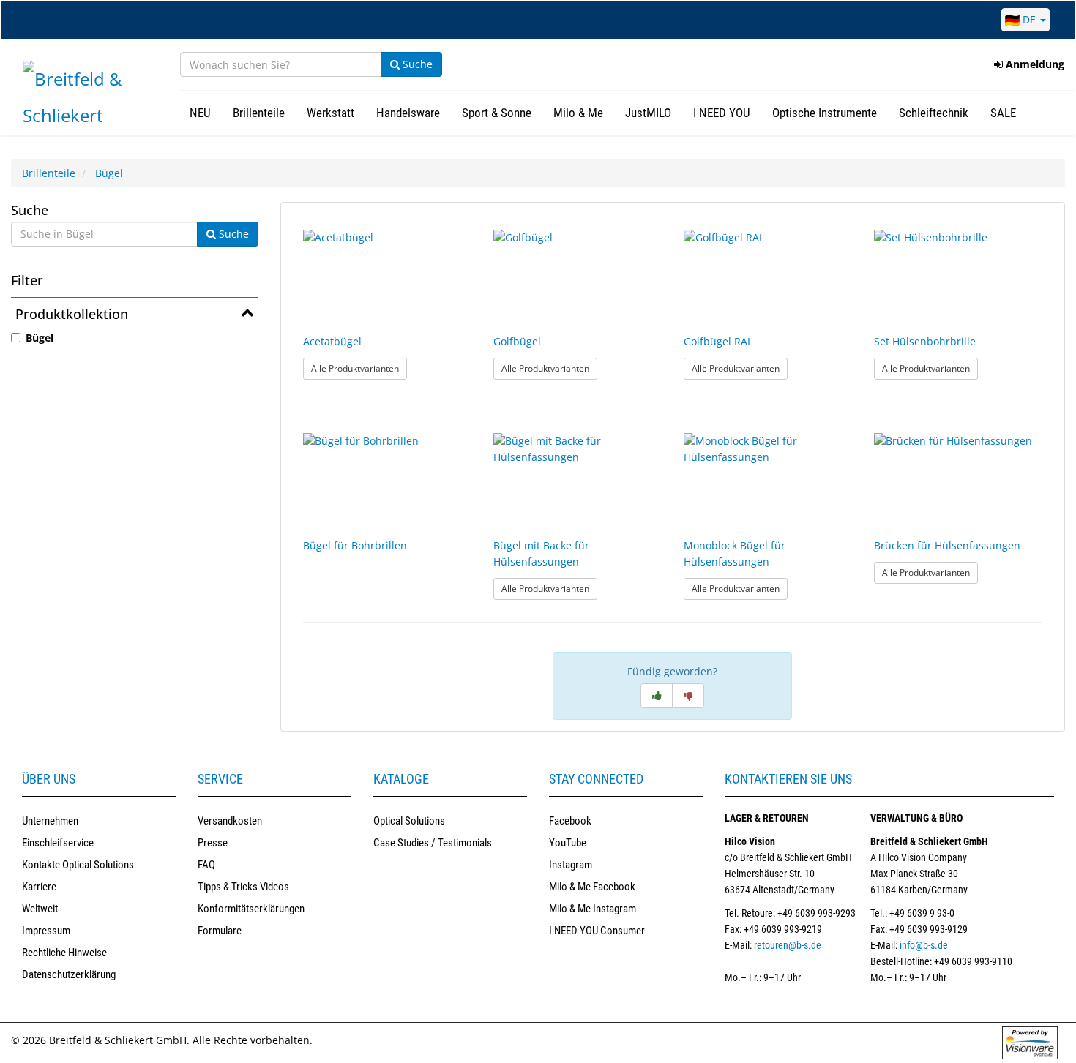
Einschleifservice (58, 842)
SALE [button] (1003, 112)
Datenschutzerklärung (69, 974)
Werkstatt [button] (330, 112)
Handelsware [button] (408, 112)
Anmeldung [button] (1033, 64)
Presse (213, 842)
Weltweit (40, 908)
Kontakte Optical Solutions (78, 864)
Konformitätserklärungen (251, 908)
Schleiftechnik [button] (933, 112)
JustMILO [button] (648, 112)
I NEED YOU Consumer (597, 930)
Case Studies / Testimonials (432, 842)
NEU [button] (200, 112)
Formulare (220, 930)
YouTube (567, 842)
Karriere (39, 886)
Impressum (46, 930)
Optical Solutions (409, 820)
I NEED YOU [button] (721, 112)
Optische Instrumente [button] (824, 112)
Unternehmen (50, 820)
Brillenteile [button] (259, 112)
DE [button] (1029, 19)
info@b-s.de (924, 945)
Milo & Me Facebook (592, 886)
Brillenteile (48, 173)
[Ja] (656, 695)
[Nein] (688, 695)
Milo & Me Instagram (592, 908)
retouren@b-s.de (787, 945)
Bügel (109, 173)
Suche (416, 64)
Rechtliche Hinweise (64, 952)
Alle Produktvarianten (359, 368)
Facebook (570, 820)
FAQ (206, 864)
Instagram (570, 864)
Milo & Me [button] (578, 112)
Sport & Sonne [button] (496, 112)
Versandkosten (230, 820)
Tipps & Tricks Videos (243, 886)
